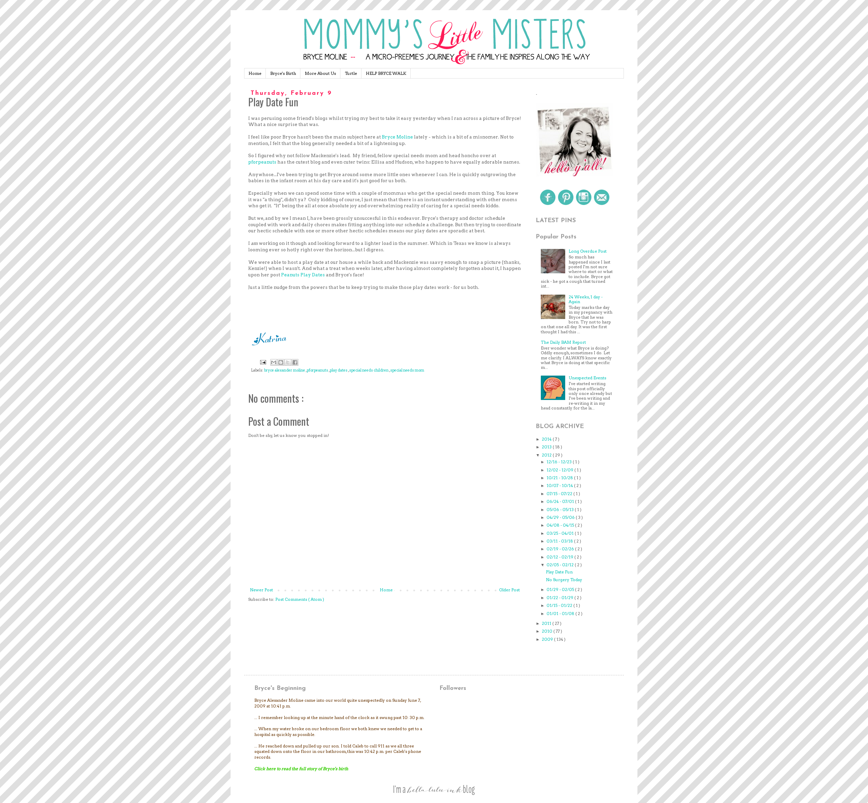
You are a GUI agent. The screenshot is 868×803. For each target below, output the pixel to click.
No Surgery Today (564, 579)
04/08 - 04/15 (561, 525)
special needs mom (407, 370)
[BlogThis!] (280, 362)
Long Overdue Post (588, 251)
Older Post (509, 589)
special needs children (369, 370)
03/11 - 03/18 (560, 541)
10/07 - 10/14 (560, 485)
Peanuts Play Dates (303, 274)
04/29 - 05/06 (561, 517)
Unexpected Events (587, 377)
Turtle (351, 73)
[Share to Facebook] (295, 362)
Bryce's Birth (283, 73)
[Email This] (273, 362)
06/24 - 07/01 (561, 501)
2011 (547, 623)
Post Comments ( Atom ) (299, 599)
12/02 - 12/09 (560, 469)
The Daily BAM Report (563, 342)
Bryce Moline (397, 137)
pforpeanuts (262, 162)
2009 (548, 639)
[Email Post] (262, 362)
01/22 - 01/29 (560, 597)
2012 (547, 455)
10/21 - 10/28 (560, 477)
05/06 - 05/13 (561, 509)
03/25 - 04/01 (561, 533)
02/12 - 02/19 (560, 556)
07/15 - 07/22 (560, 493)
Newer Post (261, 589)
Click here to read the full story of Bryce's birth (301, 768)
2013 (547, 446)
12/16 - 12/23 (560, 461)
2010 (547, 631)
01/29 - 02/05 (561, 589)
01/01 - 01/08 (561, 613)
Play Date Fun (559, 571)
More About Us (320, 73)
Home (255, 73)
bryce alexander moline (285, 370)
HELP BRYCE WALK (386, 73)
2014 (547, 439)
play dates (339, 370)
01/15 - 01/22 (560, 605)
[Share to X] (287, 362)
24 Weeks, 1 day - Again (586, 299)
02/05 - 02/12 (561, 564)
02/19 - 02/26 (561, 548)
